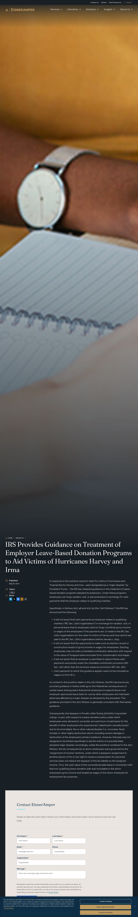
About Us (125, 9)
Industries (72, 9)
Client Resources (115, 2)
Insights (108, 9)
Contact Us (94, 2)
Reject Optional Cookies (105, 907)
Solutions (91, 9)
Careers (104, 2)
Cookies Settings (105, 901)
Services (55, 9)
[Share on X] (14, 599)
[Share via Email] (22, 599)
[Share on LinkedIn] (10, 599)
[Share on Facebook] (18, 599)
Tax (12, 592)
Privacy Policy (53, 892)
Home (10, 538)
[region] (69, 907)
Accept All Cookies (105, 912)
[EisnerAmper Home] (19, 9)
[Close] (134, 906)
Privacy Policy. (9, 908)
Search (129, 2)
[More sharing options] (25, 599)
